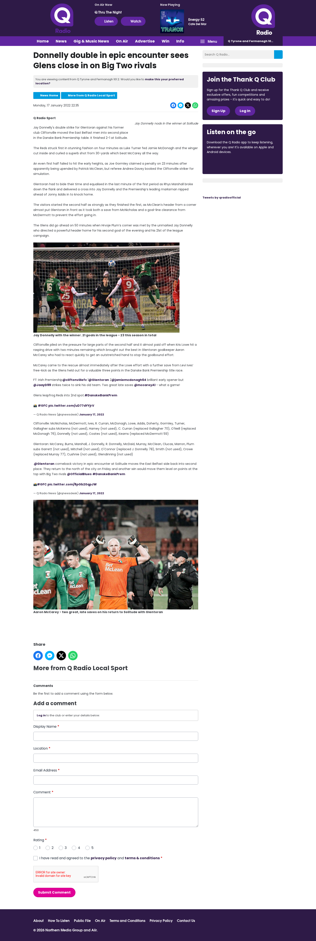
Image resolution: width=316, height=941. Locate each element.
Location (42, 748)
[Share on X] (188, 105)
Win (165, 41)
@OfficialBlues (79, 474)
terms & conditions (142, 858)
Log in (41, 715)
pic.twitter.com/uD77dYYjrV (71, 405)
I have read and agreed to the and (101, 858)
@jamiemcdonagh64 (129, 380)
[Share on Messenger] (181, 105)
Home (43, 41)
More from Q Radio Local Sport (91, 95)
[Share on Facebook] (173, 105)
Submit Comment (54, 892)
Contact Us (186, 920)
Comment (43, 792)
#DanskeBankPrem (100, 395)
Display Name (46, 726)
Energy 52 (196, 19)
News (61, 41)
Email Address (46, 770)
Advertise (145, 41)
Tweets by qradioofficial (221, 197)
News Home (49, 95)
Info (180, 41)
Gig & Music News (91, 41)
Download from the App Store (223, 164)
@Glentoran (99, 380)
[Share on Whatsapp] (195, 105)
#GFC (43, 405)
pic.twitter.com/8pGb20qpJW (72, 484)
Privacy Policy (161, 920)
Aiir (94, 929)
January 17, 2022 (91, 414)
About (38, 920)
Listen (109, 21)
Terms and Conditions (127, 920)
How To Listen (59, 920)
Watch (135, 21)
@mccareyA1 (144, 385)
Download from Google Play (259, 164)
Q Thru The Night (108, 12)
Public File (82, 920)
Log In (245, 110)
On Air (122, 41)
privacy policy (104, 858)
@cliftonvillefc (75, 380)
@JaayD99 (42, 385)
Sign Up (218, 110)
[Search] (278, 54)
